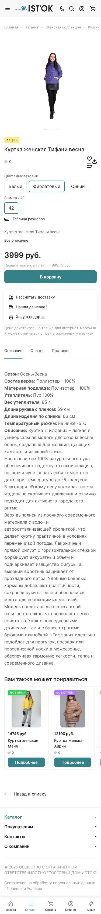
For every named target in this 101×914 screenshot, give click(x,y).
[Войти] (81, 8)
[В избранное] (89, 158)
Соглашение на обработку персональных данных (49, 882)
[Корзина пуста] (92, 8)
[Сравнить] (89, 165)
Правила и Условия (24, 888)
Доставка (60, 350)
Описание (13, 350)
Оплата (37, 350)
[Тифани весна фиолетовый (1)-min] (52, 86)
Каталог (13, 817)
